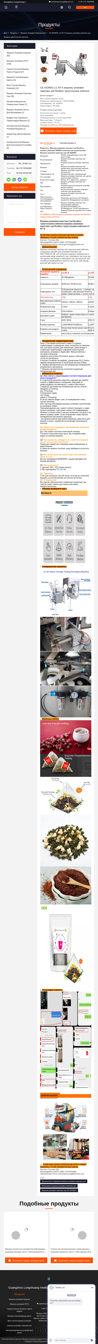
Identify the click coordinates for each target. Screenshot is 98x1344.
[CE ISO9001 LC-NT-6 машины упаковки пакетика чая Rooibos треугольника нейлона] (70, 66)
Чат (85, 7)
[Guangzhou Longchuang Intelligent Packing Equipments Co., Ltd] (16, 7)
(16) (17, 78)
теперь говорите (19, 187)
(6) (19, 145)
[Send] (92, 1340)
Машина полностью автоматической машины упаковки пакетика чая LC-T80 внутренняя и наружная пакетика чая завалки (25, 1250)
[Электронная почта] (19, 179)
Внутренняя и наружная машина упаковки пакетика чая (64, 1181)
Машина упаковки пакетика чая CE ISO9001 (59, 1190)
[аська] (25, 179)
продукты (14, 33)
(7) (17, 103)
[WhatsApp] (14, 179)
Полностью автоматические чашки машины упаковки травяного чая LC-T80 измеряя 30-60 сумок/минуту (71, 1250)
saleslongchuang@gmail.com (62, 2)
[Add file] (50, 1340)
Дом (5, 33)
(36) (19, 94)
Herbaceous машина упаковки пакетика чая (59, 1186)
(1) (18, 111)
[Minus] (92, 1287)
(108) (17, 62)
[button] (44, 82)
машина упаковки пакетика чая (33, 33)
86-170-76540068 (87, 2)
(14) (16, 86)
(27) (18, 70)
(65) (19, 54)
